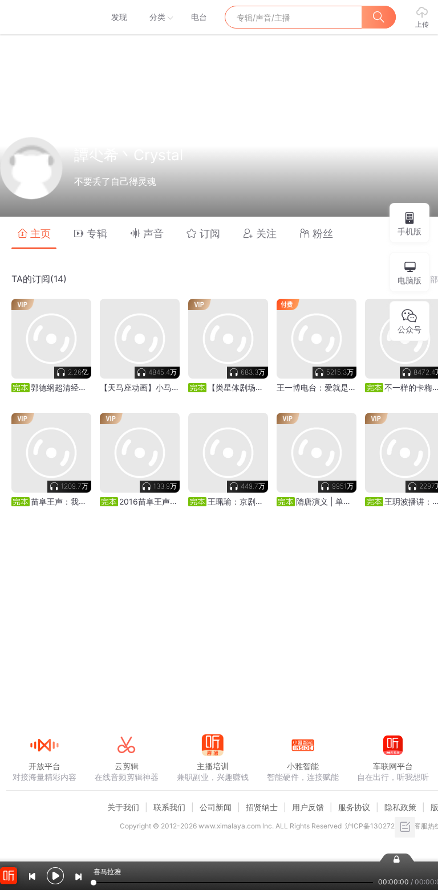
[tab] (33, 233)
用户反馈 (308, 807)
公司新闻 (216, 807)
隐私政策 (400, 807)
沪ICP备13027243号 (378, 826)
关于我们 (123, 807)
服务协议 (354, 807)
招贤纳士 (262, 807)
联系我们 (169, 807)
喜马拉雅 (44, 17)
